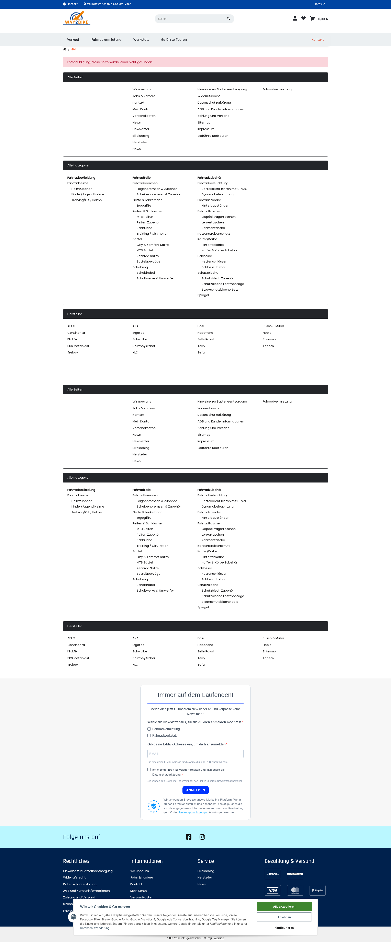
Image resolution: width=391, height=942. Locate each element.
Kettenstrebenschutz (214, 233)
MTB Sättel (145, 250)
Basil (201, 326)
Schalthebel (146, 272)
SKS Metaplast (78, 346)
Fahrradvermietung (277, 89)
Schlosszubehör (213, 267)
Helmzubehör (81, 189)
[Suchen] (228, 18)
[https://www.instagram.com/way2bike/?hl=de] (202, 837)
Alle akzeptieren (284, 906)
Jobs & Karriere (144, 96)
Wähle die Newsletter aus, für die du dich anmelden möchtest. (194, 722)
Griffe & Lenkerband (148, 200)
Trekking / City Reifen (152, 233)
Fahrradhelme (77, 183)
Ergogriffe (144, 205)
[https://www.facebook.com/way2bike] (189, 837)
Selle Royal (206, 339)
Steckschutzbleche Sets (220, 289)
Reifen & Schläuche (147, 211)
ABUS (71, 326)
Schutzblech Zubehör (218, 278)
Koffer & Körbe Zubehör (219, 250)
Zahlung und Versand (214, 116)
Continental (76, 332)
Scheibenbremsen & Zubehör (159, 194)
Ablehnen (284, 917)
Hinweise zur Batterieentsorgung (222, 89)
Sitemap (204, 122)
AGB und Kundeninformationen (221, 109)
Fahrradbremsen (145, 183)
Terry (201, 346)
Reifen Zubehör (148, 222)
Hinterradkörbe (213, 245)
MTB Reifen (145, 216)
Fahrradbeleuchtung (213, 183)
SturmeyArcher (144, 346)
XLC (135, 352)
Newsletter (141, 129)
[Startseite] (64, 49)
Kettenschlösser (214, 261)
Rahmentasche (213, 228)
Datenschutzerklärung (214, 102)
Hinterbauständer (215, 205)
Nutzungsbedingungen (193, 812)
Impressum (206, 129)
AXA (135, 326)
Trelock (72, 352)
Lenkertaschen (213, 222)
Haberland (205, 332)
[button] (320, 4)
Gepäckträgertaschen (219, 216)
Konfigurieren (284, 927)
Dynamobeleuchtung (218, 194)
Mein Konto (141, 109)
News (137, 122)
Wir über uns (142, 89)
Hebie (267, 332)
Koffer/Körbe (207, 239)
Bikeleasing (141, 135)
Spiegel (203, 295)
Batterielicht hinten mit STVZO (224, 189)
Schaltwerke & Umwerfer (155, 278)
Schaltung (140, 267)
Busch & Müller (273, 326)
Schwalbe (140, 339)
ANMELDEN (195, 790)
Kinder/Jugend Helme (87, 194)
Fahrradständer (209, 200)
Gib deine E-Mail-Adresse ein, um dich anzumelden (186, 744)
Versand (219, 938)
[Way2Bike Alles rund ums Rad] (76, 19)
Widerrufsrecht (209, 96)
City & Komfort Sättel (153, 245)
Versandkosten (144, 116)
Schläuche (144, 228)
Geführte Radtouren (213, 135)
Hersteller (140, 142)
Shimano (269, 339)
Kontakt (139, 102)
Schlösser (205, 256)
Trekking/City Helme (86, 200)
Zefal (201, 352)
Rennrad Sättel (148, 256)
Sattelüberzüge (148, 261)
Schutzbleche (208, 272)
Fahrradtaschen (210, 211)
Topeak (268, 346)
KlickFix (72, 339)
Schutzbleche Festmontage (223, 284)
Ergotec (138, 332)
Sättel (137, 239)
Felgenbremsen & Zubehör (157, 189)
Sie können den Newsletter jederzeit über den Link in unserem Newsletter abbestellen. (195, 781)
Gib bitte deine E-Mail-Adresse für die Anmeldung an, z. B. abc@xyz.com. (187, 762)
